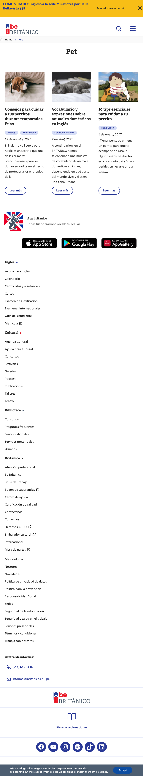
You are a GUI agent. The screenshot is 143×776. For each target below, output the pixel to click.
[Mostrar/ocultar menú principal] (133, 28)
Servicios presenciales (19, 441)
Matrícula (11, 323)
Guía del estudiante (18, 316)
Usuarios (11, 449)
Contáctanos (13, 512)
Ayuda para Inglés (17, 271)
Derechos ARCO (16, 527)
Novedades (12, 574)
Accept (123, 770)
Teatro (9, 401)
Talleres (10, 393)
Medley (11, 132)
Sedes (9, 604)
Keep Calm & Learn (64, 132)
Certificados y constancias (22, 286)
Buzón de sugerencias (20, 489)
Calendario (12, 278)
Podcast (10, 378)
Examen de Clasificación (21, 301)
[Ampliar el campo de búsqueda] (118, 28)
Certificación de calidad (21, 504)
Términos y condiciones (20, 633)
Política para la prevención (23, 589)
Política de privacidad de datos (26, 581)
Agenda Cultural (16, 341)
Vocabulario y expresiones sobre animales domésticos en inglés (71, 116)
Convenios (12, 519)
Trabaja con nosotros (19, 641)
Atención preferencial (20, 467)
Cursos (9, 293)
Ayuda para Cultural (19, 349)
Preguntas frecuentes (19, 427)
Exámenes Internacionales (22, 308)
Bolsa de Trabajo (16, 482)
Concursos (12, 356)
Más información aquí (110, 8)
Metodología (14, 559)
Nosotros (11, 566)
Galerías (10, 371)
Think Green (29, 132)
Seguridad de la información (24, 611)
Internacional (14, 542)
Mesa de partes (15, 549)
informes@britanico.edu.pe (31, 679)
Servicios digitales (17, 434)
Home (8, 39)
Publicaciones (14, 386)
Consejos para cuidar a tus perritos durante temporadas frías (24, 116)
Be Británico (13, 474)
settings (102, 772)
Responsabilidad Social (20, 596)
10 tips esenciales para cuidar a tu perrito (114, 114)
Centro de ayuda (16, 497)
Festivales (11, 364)
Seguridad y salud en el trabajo (26, 618)
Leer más (17, 191)
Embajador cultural (18, 534)
